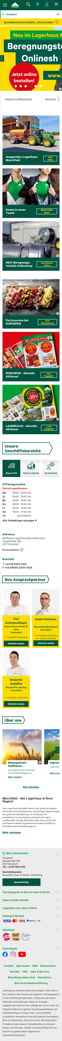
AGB (34, 965)
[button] (15, 5)
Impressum (23, 965)
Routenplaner (10, 549)
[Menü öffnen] (4, 4)
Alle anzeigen (31, 787)
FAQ (24, 971)
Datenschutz (48, 965)
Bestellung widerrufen (21, 977)
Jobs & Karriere (40, 971)
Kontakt (15, 971)
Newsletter (45, 977)
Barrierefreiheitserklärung (31, 983)
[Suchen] (28, 5)
